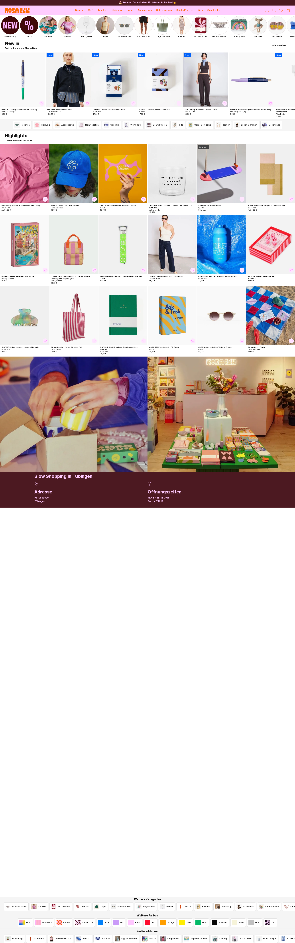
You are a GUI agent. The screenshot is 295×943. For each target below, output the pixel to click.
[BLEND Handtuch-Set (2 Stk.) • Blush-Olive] (270, 173)
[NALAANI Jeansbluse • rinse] (68, 79)
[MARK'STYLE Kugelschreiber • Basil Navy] (22, 79)
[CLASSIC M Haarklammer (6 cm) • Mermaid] (24, 315)
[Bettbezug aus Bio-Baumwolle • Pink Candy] (24, 173)
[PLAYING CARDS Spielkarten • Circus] (114, 79)
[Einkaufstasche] (288, 10)
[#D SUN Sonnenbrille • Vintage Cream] (221, 315)
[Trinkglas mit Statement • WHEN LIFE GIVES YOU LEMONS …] (172, 173)
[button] (102, 10)
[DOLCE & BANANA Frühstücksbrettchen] (122, 173)
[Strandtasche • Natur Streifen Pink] (73, 315)
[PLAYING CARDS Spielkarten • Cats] (160, 79)
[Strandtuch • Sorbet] (270, 315)
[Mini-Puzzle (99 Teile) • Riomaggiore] (24, 244)
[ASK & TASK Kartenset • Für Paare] (172, 315)
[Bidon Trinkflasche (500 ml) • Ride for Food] (221, 244)
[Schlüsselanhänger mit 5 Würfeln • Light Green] (122, 244)
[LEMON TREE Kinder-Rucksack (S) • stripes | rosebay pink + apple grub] (73, 244)
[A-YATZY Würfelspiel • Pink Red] (270, 244)
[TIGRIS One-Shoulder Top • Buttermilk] (172, 244)
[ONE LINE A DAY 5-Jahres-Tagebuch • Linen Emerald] (122, 315)
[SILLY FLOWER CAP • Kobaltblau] (73, 173)
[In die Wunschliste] (41, 103)
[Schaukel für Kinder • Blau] (221, 173)
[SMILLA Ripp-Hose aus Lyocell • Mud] (205, 79)
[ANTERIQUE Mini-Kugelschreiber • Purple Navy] (251, 79)
